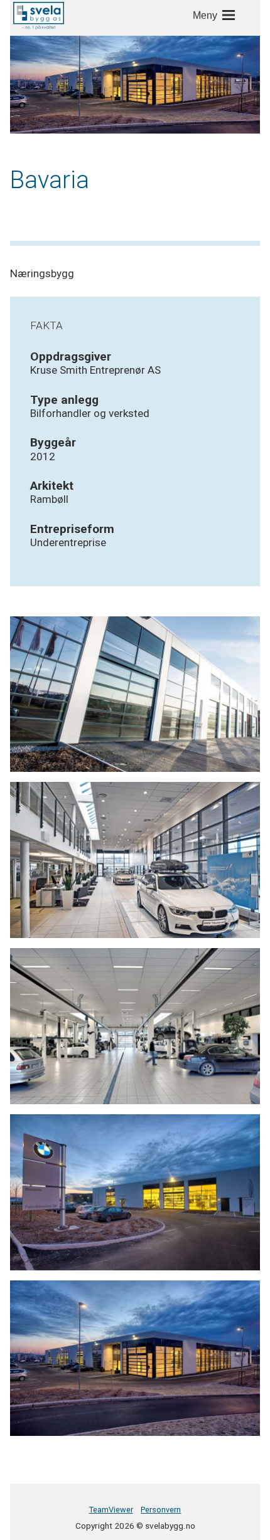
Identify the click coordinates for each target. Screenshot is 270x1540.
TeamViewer (111, 1509)
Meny (205, 15)
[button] (38, 15)
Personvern (161, 1509)
